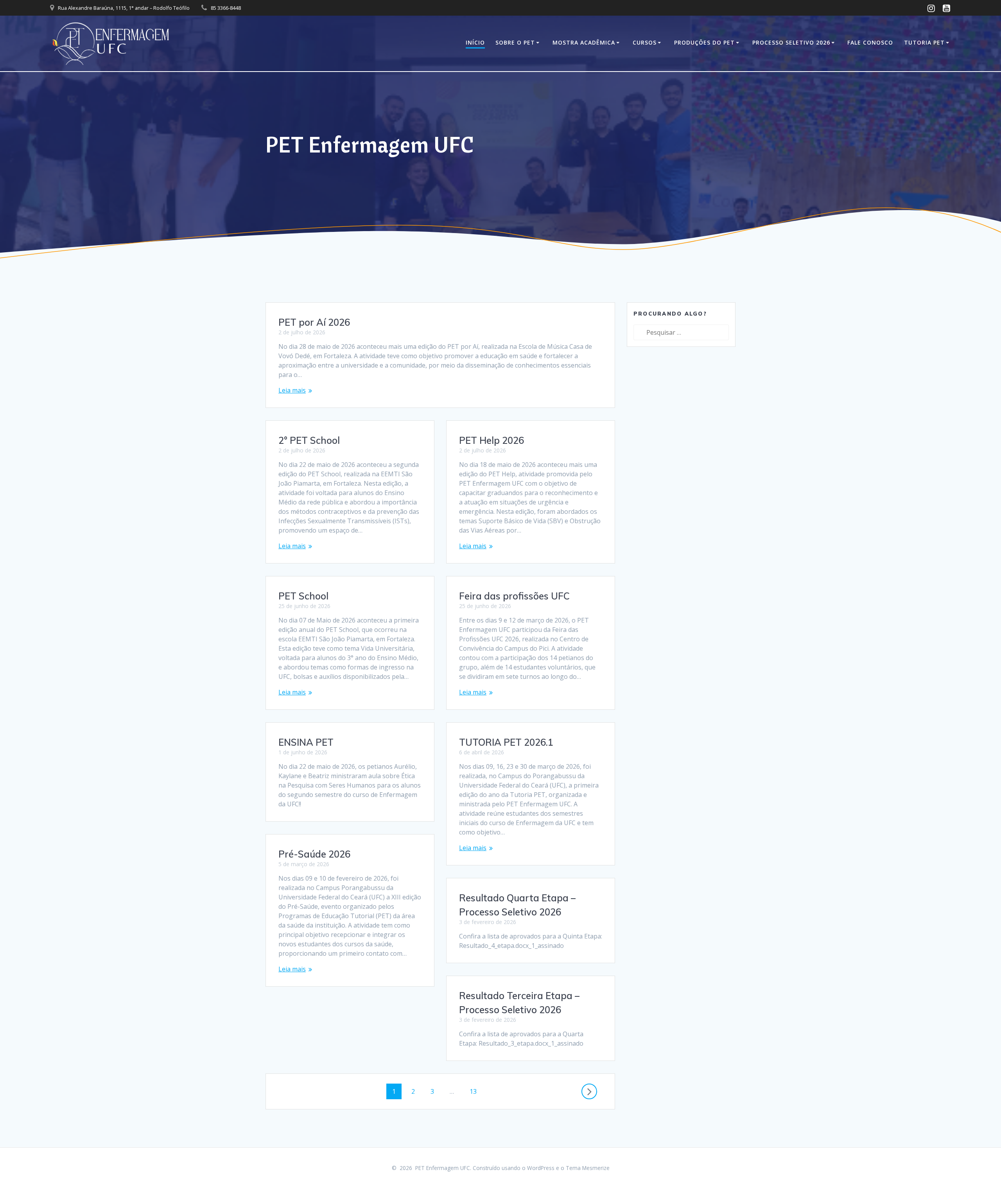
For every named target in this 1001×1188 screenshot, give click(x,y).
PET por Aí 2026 (314, 322)
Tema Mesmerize (588, 1168)
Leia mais (292, 390)
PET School (303, 596)
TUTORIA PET (924, 42)
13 (476, 1091)
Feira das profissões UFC (514, 596)
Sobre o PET (515, 42)
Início (475, 42)
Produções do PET (704, 42)
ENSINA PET (306, 742)
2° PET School (309, 440)
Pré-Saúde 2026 (314, 854)
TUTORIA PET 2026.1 (506, 742)
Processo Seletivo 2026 (791, 42)
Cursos (645, 42)
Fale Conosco (870, 42)
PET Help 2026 (491, 440)
